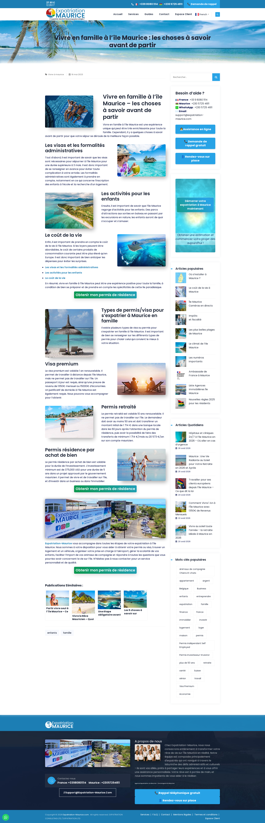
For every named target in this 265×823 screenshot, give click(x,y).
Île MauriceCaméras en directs (201, 303)
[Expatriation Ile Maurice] (65, 14)
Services (133, 14)
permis (199, 635)
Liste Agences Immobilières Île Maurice (198, 389)
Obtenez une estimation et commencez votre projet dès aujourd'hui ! (195, 239)
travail (197, 678)
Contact (164, 14)
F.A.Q (155, 814)
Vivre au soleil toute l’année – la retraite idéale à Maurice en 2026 (194, 532)
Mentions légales (182, 814)
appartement (186, 580)
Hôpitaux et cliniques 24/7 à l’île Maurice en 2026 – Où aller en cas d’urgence (195, 438)
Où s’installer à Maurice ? (197, 276)
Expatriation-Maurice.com (76, 814)
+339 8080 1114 (148, 4)
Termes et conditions (205, 814)
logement (184, 627)
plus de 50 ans (187, 662)
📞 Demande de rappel (202, 4)
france (200, 612)
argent (206, 580)
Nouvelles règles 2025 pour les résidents (202, 401)
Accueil (117, 14)
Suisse (197, 670)
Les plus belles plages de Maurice (202, 331)
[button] (87, 792)
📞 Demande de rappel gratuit (195, 143)
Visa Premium (186, 686)
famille (67, 632)
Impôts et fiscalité (195, 317)
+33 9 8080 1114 (198, 99)
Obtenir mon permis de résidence (105, 295)
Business (201, 588)
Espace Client (183, 14)
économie (184, 694)
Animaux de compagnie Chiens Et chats (192, 571)
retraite (207, 662)
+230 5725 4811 (173, 4)
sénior (182, 678)
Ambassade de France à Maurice (199, 373)
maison (183, 635)
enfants (52, 632)
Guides (148, 14)
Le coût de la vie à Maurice (199, 289)
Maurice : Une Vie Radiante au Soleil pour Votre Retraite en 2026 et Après (193, 462)
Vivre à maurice (56, 74)
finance (183, 612)
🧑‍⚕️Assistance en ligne (195, 129)
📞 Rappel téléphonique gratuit (177, 793)
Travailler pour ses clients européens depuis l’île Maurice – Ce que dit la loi (194, 485)
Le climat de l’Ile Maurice (198, 345)
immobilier (185, 619)
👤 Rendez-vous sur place (195, 158)
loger (201, 627)
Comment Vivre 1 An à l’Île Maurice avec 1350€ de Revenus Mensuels (195, 508)
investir (203, 619)
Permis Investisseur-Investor (194, 654)
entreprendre (203, 596)
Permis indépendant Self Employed (192, 645)
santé (182, 670)
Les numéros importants (196, 359)
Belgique (183, 588)
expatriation (185, 604)
